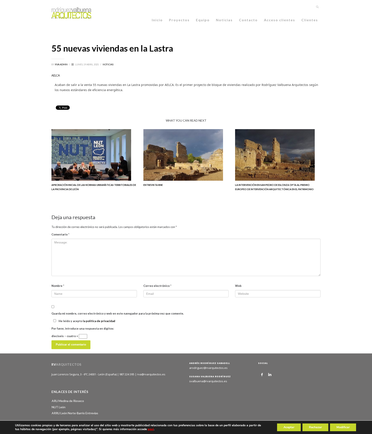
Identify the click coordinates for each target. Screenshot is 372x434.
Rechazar (315, 427)
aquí (151, 429)
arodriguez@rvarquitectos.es (208, 368)
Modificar (343, 427)
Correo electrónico (157, 285)
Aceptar (289, 427)
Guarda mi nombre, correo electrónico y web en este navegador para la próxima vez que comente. (117, 313)
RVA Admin (61, 64)
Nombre (57, 285)
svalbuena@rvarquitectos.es (208, 381)
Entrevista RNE (153, 184)
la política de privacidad (99, 321)
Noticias (108, 64)
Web (238, 285)
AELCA (55, 75)
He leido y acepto (86, 321)
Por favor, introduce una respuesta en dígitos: (82, 328)
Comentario (60, 234)
